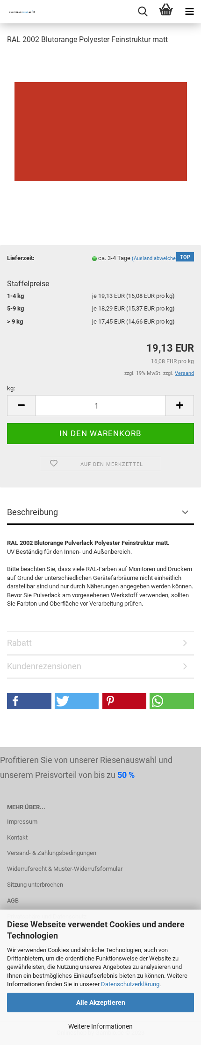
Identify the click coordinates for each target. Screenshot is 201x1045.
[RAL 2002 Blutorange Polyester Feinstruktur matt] (100, 123)
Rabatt (19, 643)
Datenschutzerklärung (130, 984)
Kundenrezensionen (44, 666)
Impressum (22, 821)
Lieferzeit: (21, 257)
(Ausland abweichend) (157, 258)
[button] (29, 701)
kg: (11, 388)
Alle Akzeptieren (100, 1002)
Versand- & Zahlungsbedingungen (51, 852)
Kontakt (17, 837)
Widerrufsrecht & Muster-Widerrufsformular (64, 868)
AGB (13, 900)
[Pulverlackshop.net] (18, 11)
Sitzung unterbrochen (35, 884)
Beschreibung (32, 512)
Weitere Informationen (100, 1026)
